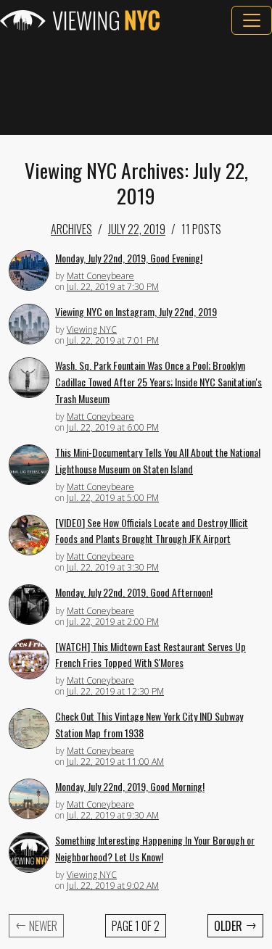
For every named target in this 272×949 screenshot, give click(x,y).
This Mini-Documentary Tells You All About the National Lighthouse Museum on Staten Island (157, 460)
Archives (71, 229)
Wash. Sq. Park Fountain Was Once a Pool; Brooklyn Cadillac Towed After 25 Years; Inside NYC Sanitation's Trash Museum (158, 381)
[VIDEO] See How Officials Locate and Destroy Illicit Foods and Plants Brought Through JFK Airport (151, 531)
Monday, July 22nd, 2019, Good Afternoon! (134, 592)
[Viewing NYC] (80, 20)
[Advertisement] (136, 84)
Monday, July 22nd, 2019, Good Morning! (130, 786)
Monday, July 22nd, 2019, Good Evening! (128, 257)
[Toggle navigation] (251, 20)
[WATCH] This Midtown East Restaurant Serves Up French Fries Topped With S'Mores (150, 655)
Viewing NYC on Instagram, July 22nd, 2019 (136, 311)
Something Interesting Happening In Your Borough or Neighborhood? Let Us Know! (155, 848)
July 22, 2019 (136, 229)
